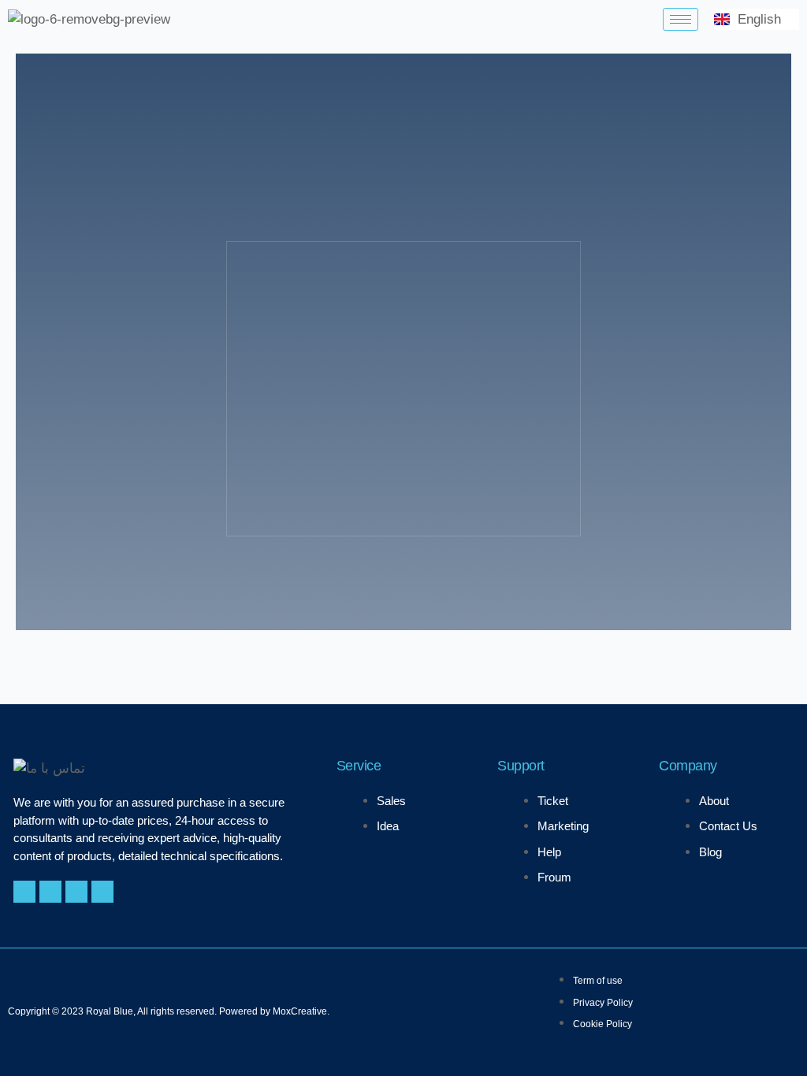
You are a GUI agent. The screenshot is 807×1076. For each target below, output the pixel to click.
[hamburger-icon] (680, 19)
